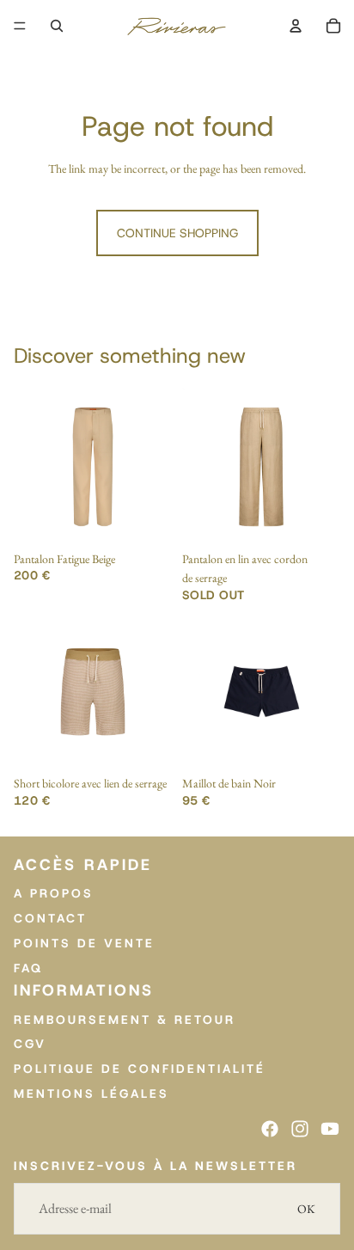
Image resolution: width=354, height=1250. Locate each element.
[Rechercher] (57, 26)
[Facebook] (269, 1128)
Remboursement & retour (124, 1019)
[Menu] (20, 26)
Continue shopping (177, 233)
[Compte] (295, 26)
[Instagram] (300, 1128)
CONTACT (50, 918)
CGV (30, 1044)
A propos (54, 894)
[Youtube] (330, 1128)
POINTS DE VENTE (84, 943)
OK (306, 1208)
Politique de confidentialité (140, 1069)
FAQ (28, 968)
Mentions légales (91, 1093)
